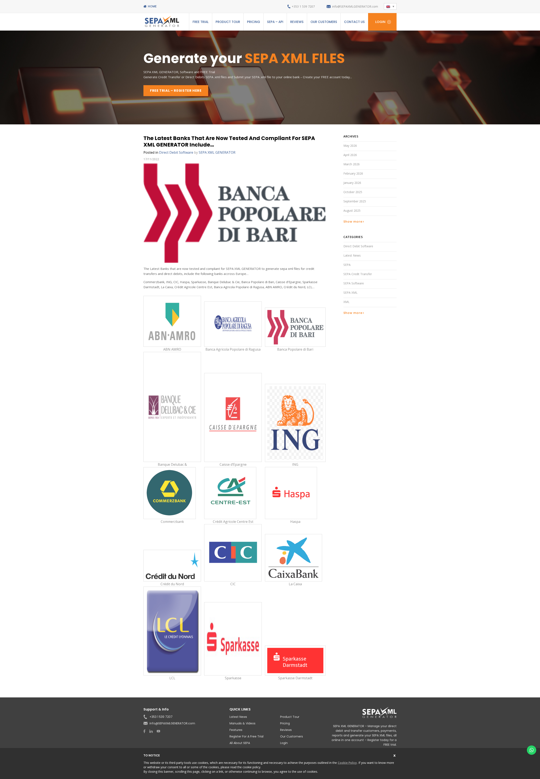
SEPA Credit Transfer (357, 274)
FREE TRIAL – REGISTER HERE (176, 90)
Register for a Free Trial (246, 736)
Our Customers (323, 22)
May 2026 (350, 146)
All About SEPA (240, 743)
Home (152, 6)
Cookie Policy (347, 763)
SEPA (347, 265)
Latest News (352, 255)
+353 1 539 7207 (303, 6)
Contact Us (354, 22)
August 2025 (351, 211)
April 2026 (350, 155)
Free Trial (201, 22)
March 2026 (351, 164)
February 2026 (353, 173)
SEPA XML (350, 293)
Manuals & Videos (242, 723)
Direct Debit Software (176, 152)
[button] (390, 6)
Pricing (253, 22)
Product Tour (228, 22)
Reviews (297, 22)
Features (236, 730)
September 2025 (354, 201)
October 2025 (352, 192)
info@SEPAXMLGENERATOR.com (355, 6)
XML (346, 302)
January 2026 (352, 183)
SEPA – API (275, 22)
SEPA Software (353, 283)
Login (380, 21)
